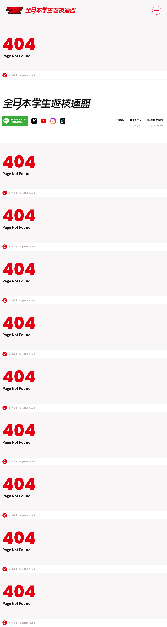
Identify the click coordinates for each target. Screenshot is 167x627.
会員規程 (119, 120)
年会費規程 (135, 120)
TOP (4, 75)
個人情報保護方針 (155, 120)
